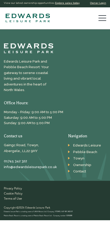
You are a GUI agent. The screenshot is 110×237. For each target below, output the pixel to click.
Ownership (82, 165)
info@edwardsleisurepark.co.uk (29, 167)
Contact (79, 171)
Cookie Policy (13, 193)
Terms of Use (13, 198)
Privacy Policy (13, 188)
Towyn (78, 158)
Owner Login (98, 3)
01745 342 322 (15, 161)
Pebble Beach (85, 152)
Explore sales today (67, 3)
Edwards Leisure (87, 145)
